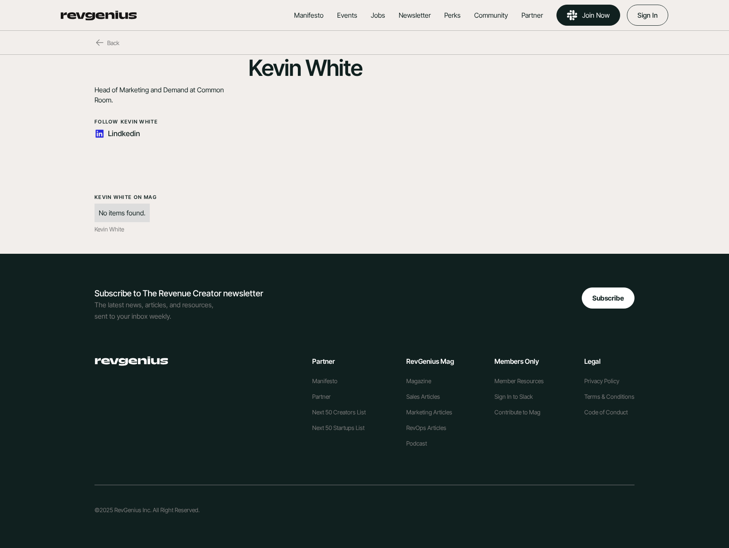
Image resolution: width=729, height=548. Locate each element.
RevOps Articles (426, 427)
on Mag (145, 197)
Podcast (416, 443)
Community (491, 15)
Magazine (418, 380)
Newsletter (415, 15)
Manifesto (309, 15)
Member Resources (519, 380)
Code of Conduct (606, 412)
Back (113, 42)
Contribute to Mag (517, 412)
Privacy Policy (601, 380)
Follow (106, 121)
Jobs (378, 15)
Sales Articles (423, 396)
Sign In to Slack (513, 396)
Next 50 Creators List (339, 412)
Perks (452, 15)
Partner (532, 15)
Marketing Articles (429, 412)
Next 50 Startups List (338, 427)
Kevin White (139, 121)
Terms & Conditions (609, 396)
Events (347, 15)
